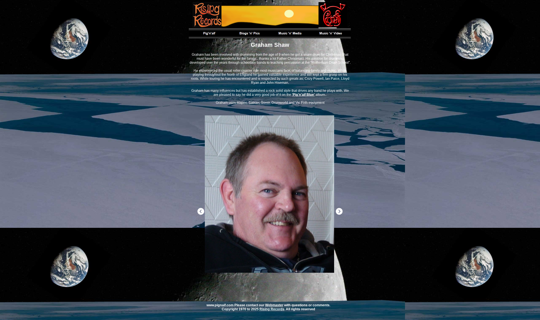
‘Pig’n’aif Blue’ (303, 94)
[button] (200, 212)
